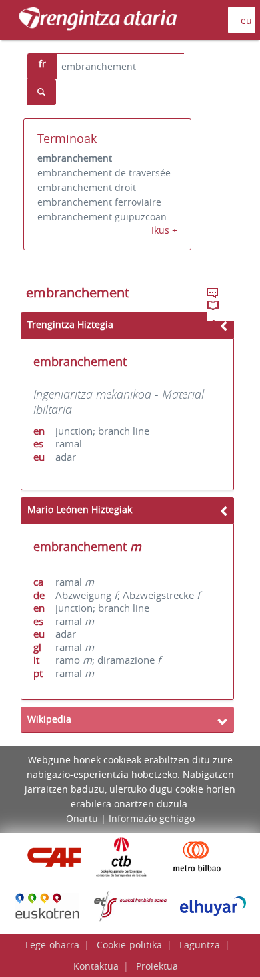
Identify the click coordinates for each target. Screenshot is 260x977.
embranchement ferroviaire (99, 202)
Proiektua (157, 966)
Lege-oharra (52, 944)
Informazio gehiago (152, 818)
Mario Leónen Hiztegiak (79, 509)
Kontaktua (96, 966)
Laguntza (199, 944)
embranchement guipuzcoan (102, 216)
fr (42, 63)
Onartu (82, 818)
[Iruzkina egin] (214, 294)
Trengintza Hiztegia (70, 324)
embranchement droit (86, 187)
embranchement (74, 158)
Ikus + (164, 230)
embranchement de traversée (104, 172)
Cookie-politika (129, 944)
